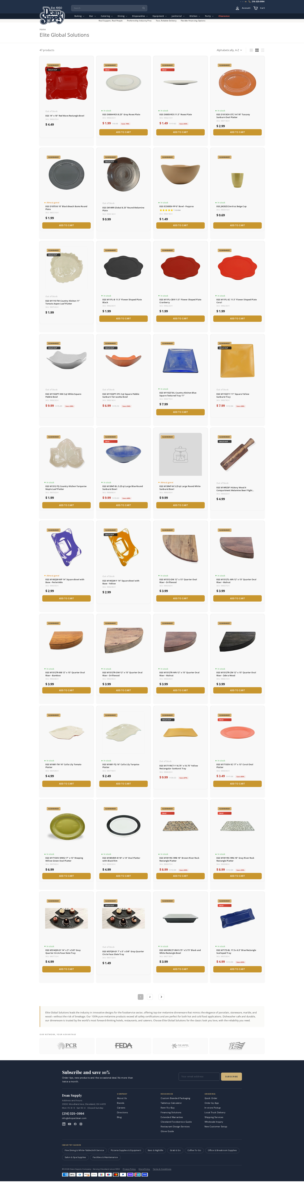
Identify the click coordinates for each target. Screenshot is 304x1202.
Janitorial (177, 16)
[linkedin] (64, 1124)
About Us (122, 1098)
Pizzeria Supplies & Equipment (126, 1150)
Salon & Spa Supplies (75, 1157)
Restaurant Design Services (175, 1126)
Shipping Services (214, 1117)
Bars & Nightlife (155, 1150)
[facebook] (75, 1124)
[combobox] (109, 8)
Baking (78, 16)
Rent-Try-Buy (168, 1107)
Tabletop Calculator (171, 1103)
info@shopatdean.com (74, 1118)
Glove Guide (167, 1131)
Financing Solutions (171, 1112)
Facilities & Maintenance (105, 1157)
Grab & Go (175, 1150)
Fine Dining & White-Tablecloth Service (84, 1150)
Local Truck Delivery (215, 1112)
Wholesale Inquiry (214, 1121)
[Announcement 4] (245, 1)
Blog (119, 1117)
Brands (120, 1103)
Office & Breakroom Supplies (222, 1150)
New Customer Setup (216, 1126)
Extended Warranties (172, 1117)
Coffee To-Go (194, 1150)
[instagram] (81, 1124)
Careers (121, 1107)
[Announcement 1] (240, 1)
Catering (106, 16)
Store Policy (144, 1169)
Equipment (159, 16)
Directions (122, 1112)
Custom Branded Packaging (175, 1098)
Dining (121, 16)
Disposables (139, 16)
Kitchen (194, 16)
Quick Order (211, 1098)
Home (43, 29)
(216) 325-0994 (73, 1114)
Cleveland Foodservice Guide (176, 1121)
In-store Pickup (213, 1107)
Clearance (224, 16)
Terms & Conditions (162, 1169)
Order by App (212, 1103)
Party (208, 16)
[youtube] (69, 1124)
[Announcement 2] (242, 1)
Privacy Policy (129, 1169)
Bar (91, 16)
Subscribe (231, 1076)
